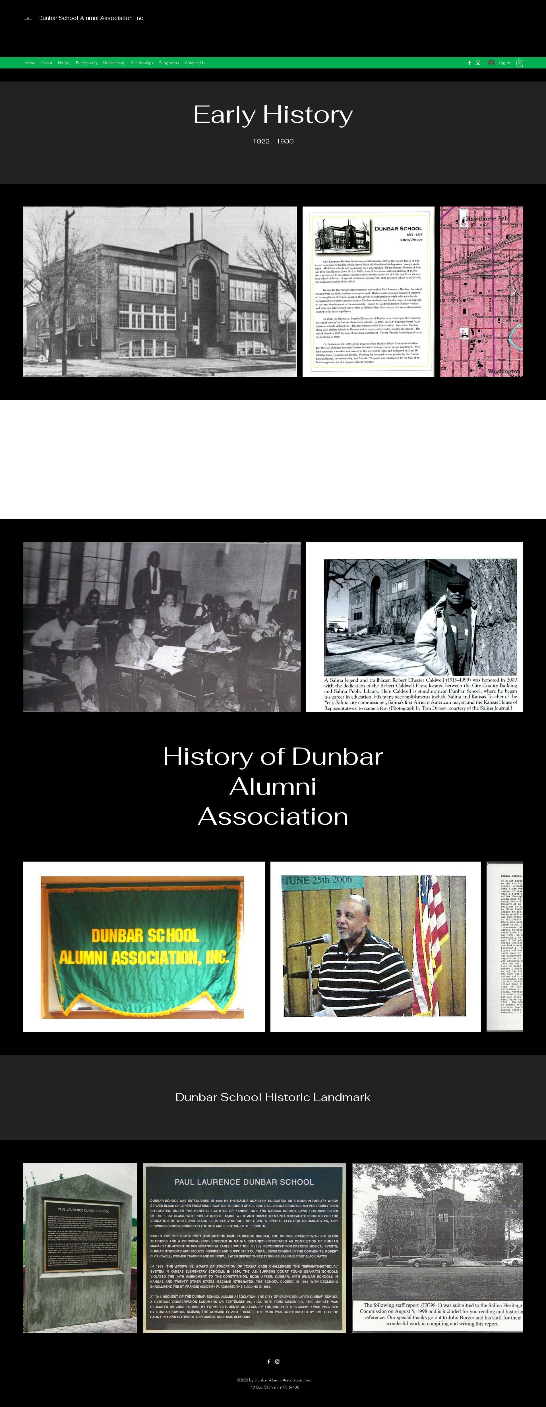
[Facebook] (469, 63)
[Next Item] (513, 291)
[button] (519, 63)
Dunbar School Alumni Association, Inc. (91, 18)
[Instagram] (478, 63)
